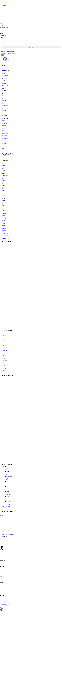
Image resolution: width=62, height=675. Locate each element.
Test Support (4, 151)
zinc (3, 193)
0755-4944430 (3, 569)
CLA (3, 130)
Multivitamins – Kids (5, 175)
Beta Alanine (4, 110)
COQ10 (3, 231)
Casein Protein (4, 77)
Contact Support (3, 584)
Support (3, 4)
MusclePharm (4, 355)
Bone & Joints (4, 198)
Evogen (3, 340)
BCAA (3, 120)
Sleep (3, 208)
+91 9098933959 (4, 570)
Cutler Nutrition (5, 338)
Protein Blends (4, 78)
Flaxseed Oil (4, 165)
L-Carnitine (4, 128)
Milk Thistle (4, 150)
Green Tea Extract (5, 235)
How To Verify (3, 563)
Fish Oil (3, 163)
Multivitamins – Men (5, 172)
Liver (3, 205)
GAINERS (4, 83)
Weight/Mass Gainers (5, 85)
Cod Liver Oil (4, 167)
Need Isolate (4, 358)
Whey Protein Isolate (5, 70)
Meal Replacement (5, 133)
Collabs (3, 3)
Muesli (3, 93)
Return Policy (3, 556)
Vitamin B (3, 180)
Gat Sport (4, 345)
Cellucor (4, 337)
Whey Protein (4, 67)
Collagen (3, 145)
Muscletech (4, 350)
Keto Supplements (5, 135)
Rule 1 (3, 370)
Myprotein (4, 357)
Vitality (3, 210)
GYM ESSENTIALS (5, 507)
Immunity (3, 203)
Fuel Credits (3, 591)
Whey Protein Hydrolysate (6, 73)
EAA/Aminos (4, 123)
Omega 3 (3, 162)
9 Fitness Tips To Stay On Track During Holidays (8, 534)
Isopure (3, 352)
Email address (3, 49)
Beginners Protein (5, 68)
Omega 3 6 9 (4, 170)
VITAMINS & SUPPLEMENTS (7, 153)
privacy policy (12, 53)
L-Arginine (4, 143)
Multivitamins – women (6, 173)
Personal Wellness (5, 138)
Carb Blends (4, 88)
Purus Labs (4, 365)
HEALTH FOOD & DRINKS (7, 506)
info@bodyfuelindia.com (5, 568)
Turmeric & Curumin (5, 236)
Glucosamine (4, 140)
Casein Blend (4, 72)
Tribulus (3, 215)
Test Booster (4, 213)
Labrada (4, 348)
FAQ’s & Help (3, 554)
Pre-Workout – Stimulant (6, 108)
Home (1, 508)
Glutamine (4, 141)
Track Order (4, 5)
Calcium (3, 188)
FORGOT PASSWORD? (5, 39)
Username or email (4, 35)
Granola (3, 98)
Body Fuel (4, 333)
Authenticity (3, 580)
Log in (2, 42)
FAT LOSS (4, 125)
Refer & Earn (4, 562)
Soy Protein (4, 80)
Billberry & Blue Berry (5, 238)
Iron (3, 190)
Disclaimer (3, 564)
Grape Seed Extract (5, 233)
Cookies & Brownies (5, 103)
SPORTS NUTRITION (6, 57)
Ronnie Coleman (5, 368)
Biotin (3, 148)
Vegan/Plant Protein (5, 75)
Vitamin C (3, 178)
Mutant (3, 353)
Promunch (4, 363)
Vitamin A (3, 185)
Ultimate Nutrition (5, 373)
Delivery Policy (3, 555)
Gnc (3, 347)
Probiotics (3, 146)
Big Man (4, 332)
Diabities (3, 200)
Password (2, 37)
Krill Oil (3, 168)
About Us (3, 1)
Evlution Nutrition (5, 342)
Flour (3, 95)
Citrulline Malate (4, 115)
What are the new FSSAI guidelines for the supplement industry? (9, 530)
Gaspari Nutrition (5, 343)
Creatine (3, 113)
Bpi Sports (4, 335)
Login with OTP (31, 47)
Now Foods (4, 360)
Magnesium (4, 195)
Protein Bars (4, 100)
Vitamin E (3, 183)
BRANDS (4, 240)
